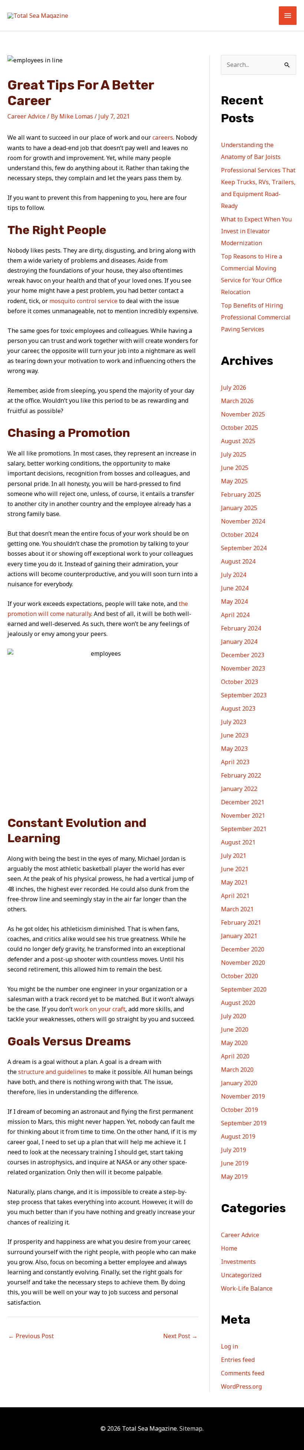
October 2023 (239, 682)
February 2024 (241, 628)
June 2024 (234, 588)
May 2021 (234, 882)
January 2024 (239, 642)
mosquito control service (83, 301)
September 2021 (244, 829)
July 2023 (233, 722)
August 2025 (238, 441)
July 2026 (233, 387)
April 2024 (235, 615)
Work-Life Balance (246, 1288)
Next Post (180, 1336)
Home (229, 1248)
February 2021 (241, 922)
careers (162, 137)
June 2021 (234, 869)
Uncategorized (241, 1275)
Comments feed (242, 1373)
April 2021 (235, 896)
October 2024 (239, 535)
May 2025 (234, 481)
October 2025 (239, 428)
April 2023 (235, 762)
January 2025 (239, 508)
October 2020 (239, 976)
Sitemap (190, 1428)
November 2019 (243, 1096)
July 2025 (233, 454)
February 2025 (241, 494)
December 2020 (242, 949)
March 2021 (237, 909)
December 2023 (242, 655)
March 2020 (237, 1069)
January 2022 (239, 789)
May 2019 (234, 1176)
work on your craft (99, 1009)
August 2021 (238, 842)
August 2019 (238, 1136)
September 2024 (244, 548)
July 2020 (233, 1016)
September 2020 (244, 989)
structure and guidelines (52, 1072)
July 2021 (233, 855)
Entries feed (238, 1360)
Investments (238, 1262)
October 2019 (239, 1110)
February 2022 (241, 775)
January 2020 (239, 1083)
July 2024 (233, 575)
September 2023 (244, 695)
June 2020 (234, 1029)
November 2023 (243, 668)
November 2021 (243, 815)
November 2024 (243, 521)
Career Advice (26, 116)
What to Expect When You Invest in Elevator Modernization (256, 231)
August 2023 (238, 708)
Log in (229, 1346)
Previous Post (31, 1336)
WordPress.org (241, 1386)
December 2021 (242, 802)
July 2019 (233, 1150)
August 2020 (238, 1003)
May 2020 (234, 1043)
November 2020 (243, 962)
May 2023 (234, 749)
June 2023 (234, 735)
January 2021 (239, 936)
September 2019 (244, 1123)
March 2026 (237, 401)
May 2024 (234, 601)
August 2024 (238, 561)
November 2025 (243, 414)
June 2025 (234, 468)
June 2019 (234, 1163)
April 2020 (235, 1056)
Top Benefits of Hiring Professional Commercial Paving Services (256, 317)
